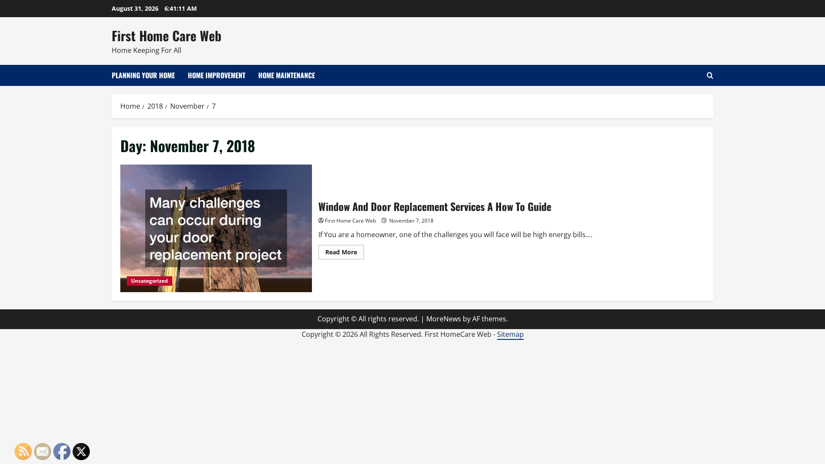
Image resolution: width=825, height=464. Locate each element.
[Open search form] (710, 75)
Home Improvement (216, 75)
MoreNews (443, 319)
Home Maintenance (286, 75)
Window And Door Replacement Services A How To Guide (216, 228)
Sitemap (510, 334)
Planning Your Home (143, 75)
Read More (344, 253)
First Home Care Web (166, 35)
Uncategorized (149, 280)
